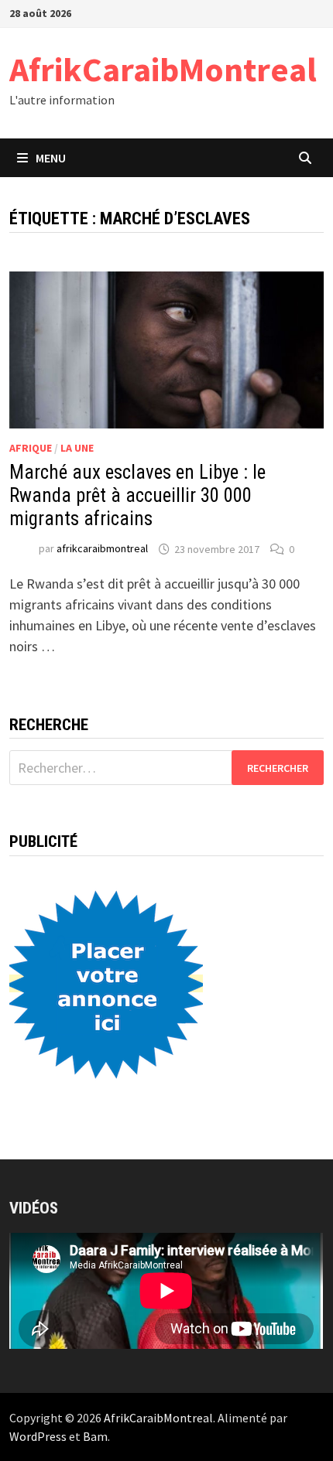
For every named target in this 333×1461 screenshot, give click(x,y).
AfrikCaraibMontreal (163, 69)
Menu (51, 158)
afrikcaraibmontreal (102, 549)
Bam (95, 1436)
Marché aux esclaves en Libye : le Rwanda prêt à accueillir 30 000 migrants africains (137, 495)
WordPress (38, 1436)
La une (77, 448)
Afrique (30, 448)
